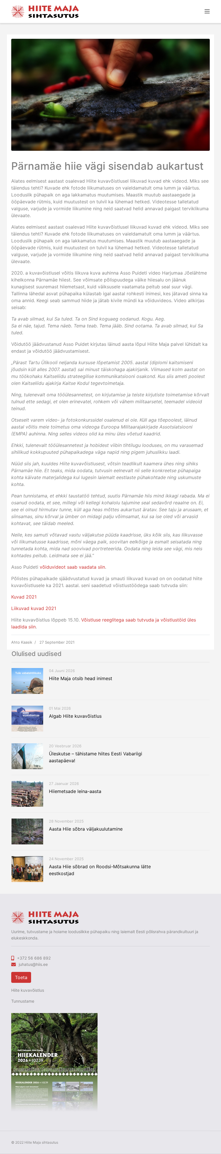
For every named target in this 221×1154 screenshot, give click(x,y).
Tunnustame (22, 1001)
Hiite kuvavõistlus (27, 990)
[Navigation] (207, 11)
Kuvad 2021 (24, 597)
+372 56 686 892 (34, 958)
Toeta (21, 977)
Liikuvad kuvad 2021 (33, 608)
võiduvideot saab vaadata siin (72, 567)
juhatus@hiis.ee (33, 964)
